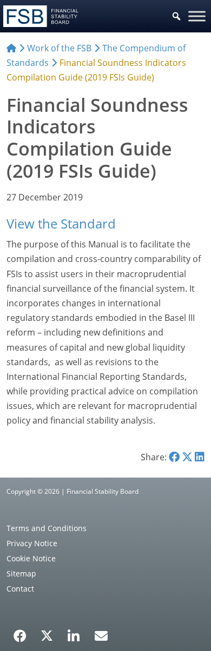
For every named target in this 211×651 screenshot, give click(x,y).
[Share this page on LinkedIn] (200, 457)
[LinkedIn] (74, 632)
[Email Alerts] (101, 634)
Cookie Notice (31, 558)
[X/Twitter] (47, 634)
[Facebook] (20, 632)
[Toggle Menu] (197, 16)
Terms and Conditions (46, 528)
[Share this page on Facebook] (174, 457)
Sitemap (21, 573)
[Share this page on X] (187, 457)
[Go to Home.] (11, 48)
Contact (20, 588)
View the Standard (61, 223)
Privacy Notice (31, 543)
